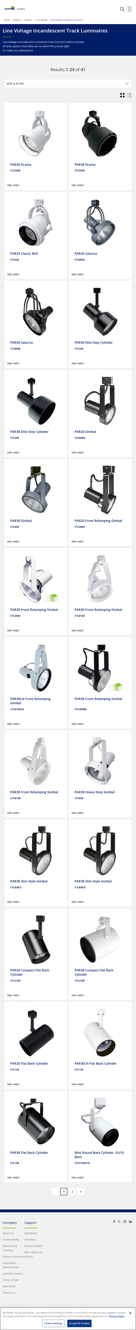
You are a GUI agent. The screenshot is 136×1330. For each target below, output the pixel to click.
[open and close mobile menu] (130, 9)
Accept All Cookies (79, 1323)
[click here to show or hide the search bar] (122, 9)
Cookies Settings (53, 1323)
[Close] (130, 1313)
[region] (68, 1318)
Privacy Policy (116, 1316)
